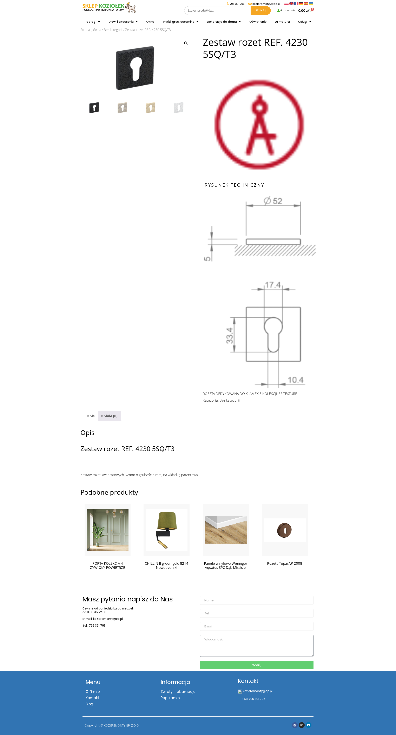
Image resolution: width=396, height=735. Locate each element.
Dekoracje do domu (222, 22)
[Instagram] (302, 725)
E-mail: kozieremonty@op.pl (102, 619)
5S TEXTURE (287, 393)
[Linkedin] (308, 725)
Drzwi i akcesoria (121, 22)
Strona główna (90, 29)
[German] (301, 3)
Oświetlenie (257, 22)
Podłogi (90, 22)
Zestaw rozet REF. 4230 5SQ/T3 (127, 448)
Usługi (302, 22)
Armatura (282, 22)
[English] (291, 3)
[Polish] (286, 3)
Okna (150, 22)
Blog (89, 704)
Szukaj (261, 10)
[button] (186, 43)
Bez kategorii (113, 29)
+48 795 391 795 (253, 699)
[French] (296, 3)
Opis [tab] (90, 416)
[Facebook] (295, 725)
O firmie (93, 691)
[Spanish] (306, 3)
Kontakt (92, 697)
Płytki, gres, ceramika (178, 22)
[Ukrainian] (311, 3)
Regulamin (170, 697)
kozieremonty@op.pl (99, 636)
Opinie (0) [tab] (109, 416)
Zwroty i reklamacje (178, 691)
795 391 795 (237, 4)
